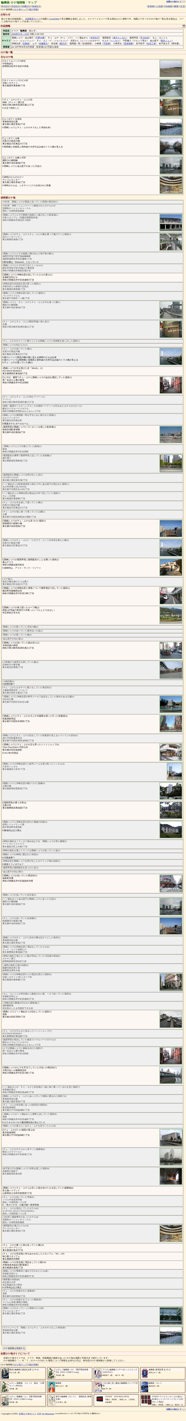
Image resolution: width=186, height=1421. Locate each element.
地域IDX (36, 6)
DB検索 (168, 6)
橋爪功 (63, 43)
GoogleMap (54, 19)
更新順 (151, 6)
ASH (39, 1414)
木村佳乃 (94, 38)
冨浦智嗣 (128, 43)
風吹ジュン (166, 40)
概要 (176, 6)
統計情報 (33, 9)
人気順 (159, 6)
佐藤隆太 (43, 43)
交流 (182, 6)
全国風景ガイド (32, 19)
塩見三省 (151, 43)
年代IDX (5, 6)
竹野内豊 (40, 38)
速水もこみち (119, 38)
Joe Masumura (48, 1414)
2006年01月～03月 (20, 34)
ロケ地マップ (20, 9)
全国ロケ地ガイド (27, 1414)
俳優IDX (26, 6)
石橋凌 (26, 43)
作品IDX (16, 6)
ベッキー (115, 40)
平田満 (106, 43)
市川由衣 (144, 38)
